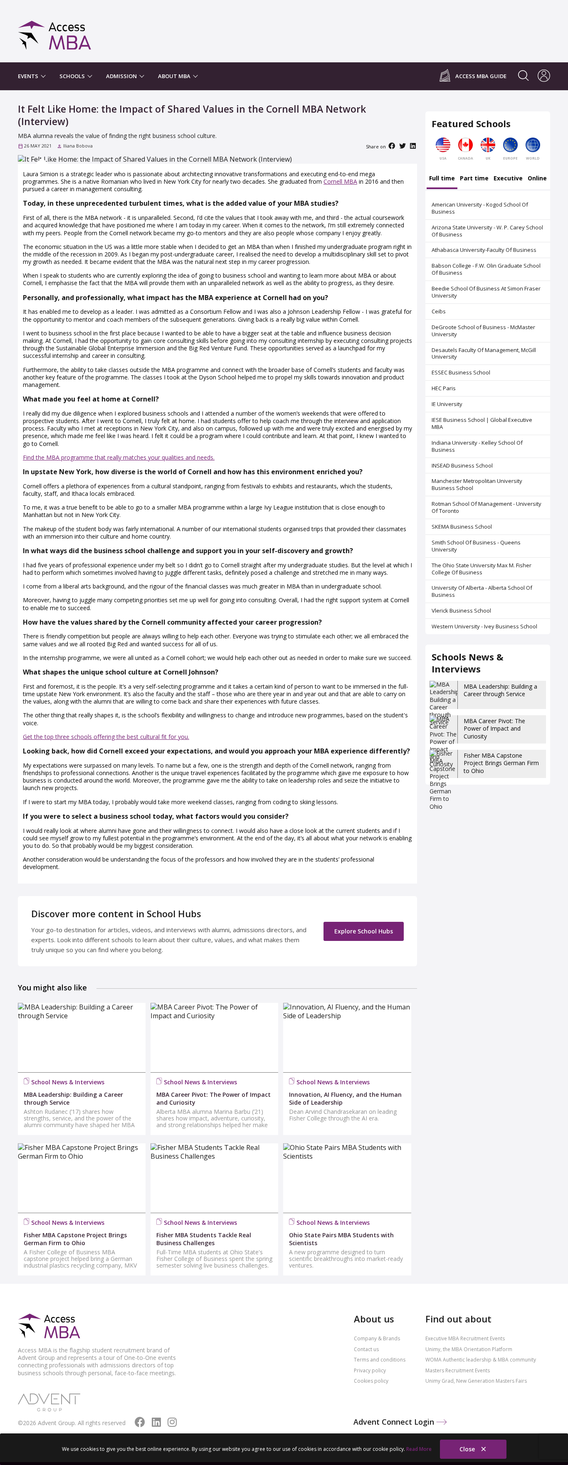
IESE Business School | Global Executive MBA (482, 423)
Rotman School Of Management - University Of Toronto (486, 507)
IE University (447, 404)
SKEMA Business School (462, 526)
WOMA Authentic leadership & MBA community (480, 1359)
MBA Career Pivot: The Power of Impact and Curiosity (494, 728)
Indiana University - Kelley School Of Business (477, 446)
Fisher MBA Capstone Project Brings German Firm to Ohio (501, 762)
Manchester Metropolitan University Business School (477, 484)
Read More (419, 1449)
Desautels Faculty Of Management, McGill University (484, 353)
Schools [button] (72, 76)
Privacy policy (370, 1370)
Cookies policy (371, 1380)
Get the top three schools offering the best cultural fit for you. (106, 737)
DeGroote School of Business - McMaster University (483, 330)
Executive (508, 178)
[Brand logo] (49, 1326)
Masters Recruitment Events (457, 1370)
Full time (442, 178)
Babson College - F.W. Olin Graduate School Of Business (486, 269)
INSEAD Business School (462, 465)
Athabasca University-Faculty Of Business (484, 250)
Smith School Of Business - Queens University (476, 546)
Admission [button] (122, 76)
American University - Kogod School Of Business (480, 208)
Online (537, 178)
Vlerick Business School (461, 610)
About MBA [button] (175, 76)
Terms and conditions (379, 1359)
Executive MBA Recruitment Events (465, 1338)
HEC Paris (444, 388)
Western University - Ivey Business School (484, 626)
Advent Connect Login (394, 1422)
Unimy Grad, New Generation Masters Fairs (476, 1380)
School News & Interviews (67, 1082)
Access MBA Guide (480, 76)
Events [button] (29, 76)
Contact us (366, 1349)
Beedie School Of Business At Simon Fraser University (486, 292)
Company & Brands (377, 1338)
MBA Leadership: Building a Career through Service (500, 690)
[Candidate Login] (544, 76)
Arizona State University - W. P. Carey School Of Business (487, 231)
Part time (474, 178)
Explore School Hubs (363, 931)
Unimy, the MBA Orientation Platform (468, 1349)
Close (468, 1449)
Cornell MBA (340, 181)
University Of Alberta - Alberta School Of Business (482, 591)
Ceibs (439, 311)
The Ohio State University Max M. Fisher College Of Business (481, 568)
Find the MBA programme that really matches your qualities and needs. (119, 457)
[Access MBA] (54, 31)
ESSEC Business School (461, 372)
